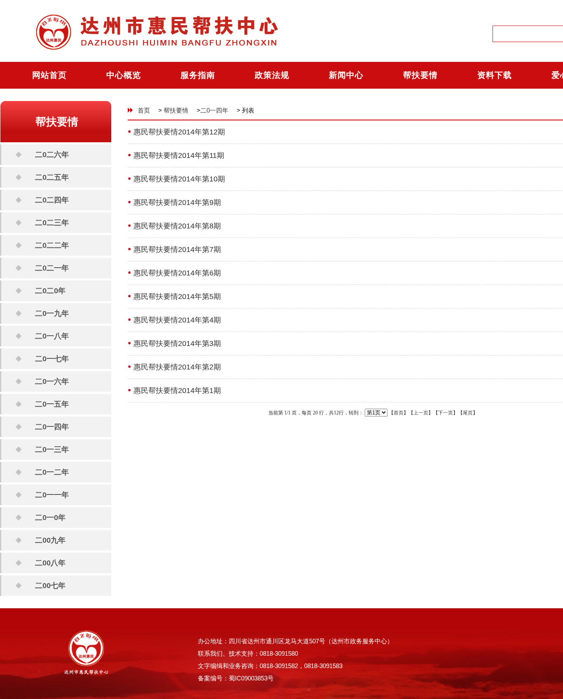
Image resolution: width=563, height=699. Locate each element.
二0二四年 (52, 200)
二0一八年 (52, 336)
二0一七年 (52, 359)
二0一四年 (52, 427)
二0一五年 (52, 404)
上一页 (420, 413)
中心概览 (123, 75)
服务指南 (198, 75)
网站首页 (49, 75)
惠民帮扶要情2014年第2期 (177, 367)
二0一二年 (52, 472)
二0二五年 (52, 177)
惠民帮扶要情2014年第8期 (177, 226)
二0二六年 (52, 155)
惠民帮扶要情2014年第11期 (179, 155)
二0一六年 (52, 381)
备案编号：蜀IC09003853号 (236, 678)
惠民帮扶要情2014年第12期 (179, 132)
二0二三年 (52, 223)
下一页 (445, 413)
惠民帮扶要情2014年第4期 (177, 320)
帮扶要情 (420, 75)
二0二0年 (50, 291)
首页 (144, 110)
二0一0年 (50, 517)
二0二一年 (52, 268)
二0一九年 (52, 313)
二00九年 (50, 540)
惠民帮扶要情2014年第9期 (177, 202)
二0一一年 (52, 495)
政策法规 (272, 75)
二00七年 (50, 585)
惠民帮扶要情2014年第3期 (177, 343)
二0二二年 (52, 245)
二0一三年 (52, 449)
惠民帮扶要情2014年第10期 (179, 179)
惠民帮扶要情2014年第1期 (177, 390)
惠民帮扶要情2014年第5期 (177, 296)
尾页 (468, 413)
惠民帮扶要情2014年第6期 (177, 273)
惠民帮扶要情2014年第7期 (177, 249)
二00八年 (50, 563)
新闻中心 (346, 75)
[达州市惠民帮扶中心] (149, 60)
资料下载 (494, 75)
